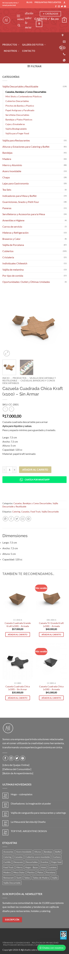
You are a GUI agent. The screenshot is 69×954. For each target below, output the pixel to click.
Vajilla (54, 877)
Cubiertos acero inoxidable (38, 857)
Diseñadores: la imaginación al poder (31, 803)
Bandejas (7, 152)
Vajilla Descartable (50, 511)
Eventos (44, 862)
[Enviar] (60, 48)
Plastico (30, 872)
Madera (6, 158)
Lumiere (52, 867)
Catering (16, 511)
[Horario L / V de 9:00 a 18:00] (64, 48)
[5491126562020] (64, 60)
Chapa (6, 177)
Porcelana (50, 872)
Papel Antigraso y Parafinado (19, 110)
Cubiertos (7, 251)
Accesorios (8, 851)
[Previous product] (11, 409)
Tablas (27, 877)
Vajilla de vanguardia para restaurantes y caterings (38, 812)
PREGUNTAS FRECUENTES (47, 2)
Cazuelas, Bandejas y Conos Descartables (25, 91)
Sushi (19, 877)
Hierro (19, 867)
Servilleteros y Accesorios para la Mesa (23, 214)
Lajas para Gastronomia (15, 183)
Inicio (5, 378)
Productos (9, 44)
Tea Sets (6, 189)
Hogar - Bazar (31, 867)
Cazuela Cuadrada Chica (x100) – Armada (51, 688)
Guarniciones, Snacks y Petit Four (20, 201)
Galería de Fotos (33, 44)
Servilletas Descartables (17, 115)
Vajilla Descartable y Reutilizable (20, 86)
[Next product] (5, 409)
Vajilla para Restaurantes (16, 140)
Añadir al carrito (35, 469)
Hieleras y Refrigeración (15, 232)
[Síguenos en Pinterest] (65, 6)
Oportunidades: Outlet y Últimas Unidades (26, 281)
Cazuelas (25, 511)
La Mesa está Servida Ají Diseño (28, 821)
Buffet (58, 851)
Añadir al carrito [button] (17, 634)
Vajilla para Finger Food (17, 133)
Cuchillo (7, 862)
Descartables (32, 862)
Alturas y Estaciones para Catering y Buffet (25, 146)
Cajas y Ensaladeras (15, 124)
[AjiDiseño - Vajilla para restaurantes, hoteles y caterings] (7, 20)
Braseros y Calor (11, 238)
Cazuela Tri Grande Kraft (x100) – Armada (51, 624)
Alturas (37, 851)
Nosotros (10, 51)
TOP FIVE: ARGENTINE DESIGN (29, 831)
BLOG (29, 2)
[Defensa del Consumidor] (16, 769)
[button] (20, 17)
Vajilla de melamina (13, 269)
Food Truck (35, 511)
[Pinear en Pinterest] (28, 518)
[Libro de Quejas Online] (15, 764)
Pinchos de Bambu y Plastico (19, 105)
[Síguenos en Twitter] (62, 6)
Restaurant (8, 877)
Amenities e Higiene (13, 220)
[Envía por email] (22, 518)
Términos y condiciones (16, 942)
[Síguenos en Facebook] (56, 6)
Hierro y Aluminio (12, 165)
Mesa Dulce (18, 872)
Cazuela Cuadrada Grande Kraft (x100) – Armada (18, 624)
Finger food (56, 862)
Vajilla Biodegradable (16, 128)
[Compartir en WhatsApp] (5, 518)
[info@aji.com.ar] (64, 42)
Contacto (28, 51)
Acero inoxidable (23, 851)
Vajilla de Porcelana (13, 244)
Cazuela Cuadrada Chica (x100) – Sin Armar (17, 688)
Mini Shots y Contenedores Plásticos (23, 96)
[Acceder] (64, 2)
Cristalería (8, 257)
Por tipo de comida (12, 275)
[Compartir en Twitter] (17, 518)
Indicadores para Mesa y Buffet (19, 195)
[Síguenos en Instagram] (59, 6)
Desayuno (18, 862)
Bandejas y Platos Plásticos (18, 119)
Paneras (6, 208)
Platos (40, 872)
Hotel (43, 867)
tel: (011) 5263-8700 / (10, 4)
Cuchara (56, 857)
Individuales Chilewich (14, 263)
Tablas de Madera (41, 877)
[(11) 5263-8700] (64, 54)
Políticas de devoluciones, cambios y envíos (28, 945)
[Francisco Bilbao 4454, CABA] (63, 35)
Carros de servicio (12, 226)
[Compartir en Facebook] (11, 518)
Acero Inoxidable (11, 171)
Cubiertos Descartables (17, 101)
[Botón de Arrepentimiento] (17, 773)
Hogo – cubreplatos (21, 794)
